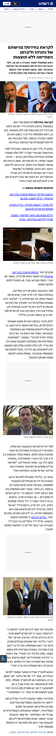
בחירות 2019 (23, 732)
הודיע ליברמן (38, 517)
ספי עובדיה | (47, 78)
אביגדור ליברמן (38, 732)
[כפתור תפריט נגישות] (3, 658)
